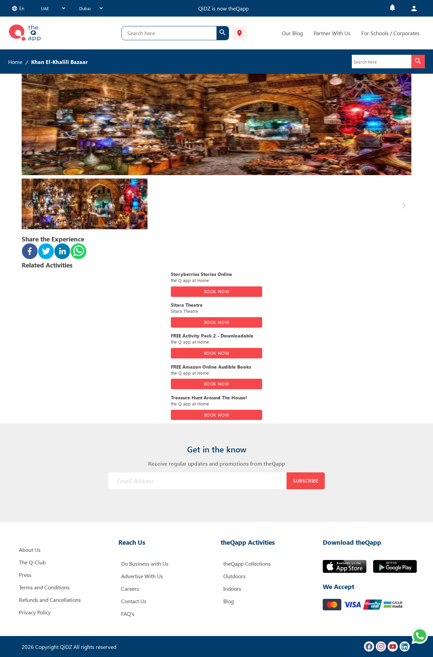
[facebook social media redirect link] (369, 646)
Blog (228, 601)
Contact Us (133, 601)
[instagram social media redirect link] (381, 646)
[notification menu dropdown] (392, 8)
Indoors (232, 588)
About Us (30, 549)
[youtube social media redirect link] (393, 646)
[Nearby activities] (239, 33)
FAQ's (127, 613)
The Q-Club (32, 562)
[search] (222, 33)
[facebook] (30, 252)
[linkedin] (62, 252)
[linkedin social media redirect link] (405, 646)
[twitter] (46, 252)
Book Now (216, 291)
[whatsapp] (78, 252)
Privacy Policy (35, 612)
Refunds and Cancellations (50, 599)
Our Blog (292, 33)
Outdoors (234, 576)
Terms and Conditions (44, 587)
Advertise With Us (142, 576)
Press (25, 574)
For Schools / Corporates (390, 33)
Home (15, 61)
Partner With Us (332, 33)
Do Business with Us (144, 563)
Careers (130, 588)
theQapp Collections (247, 563)
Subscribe (305, 480)
